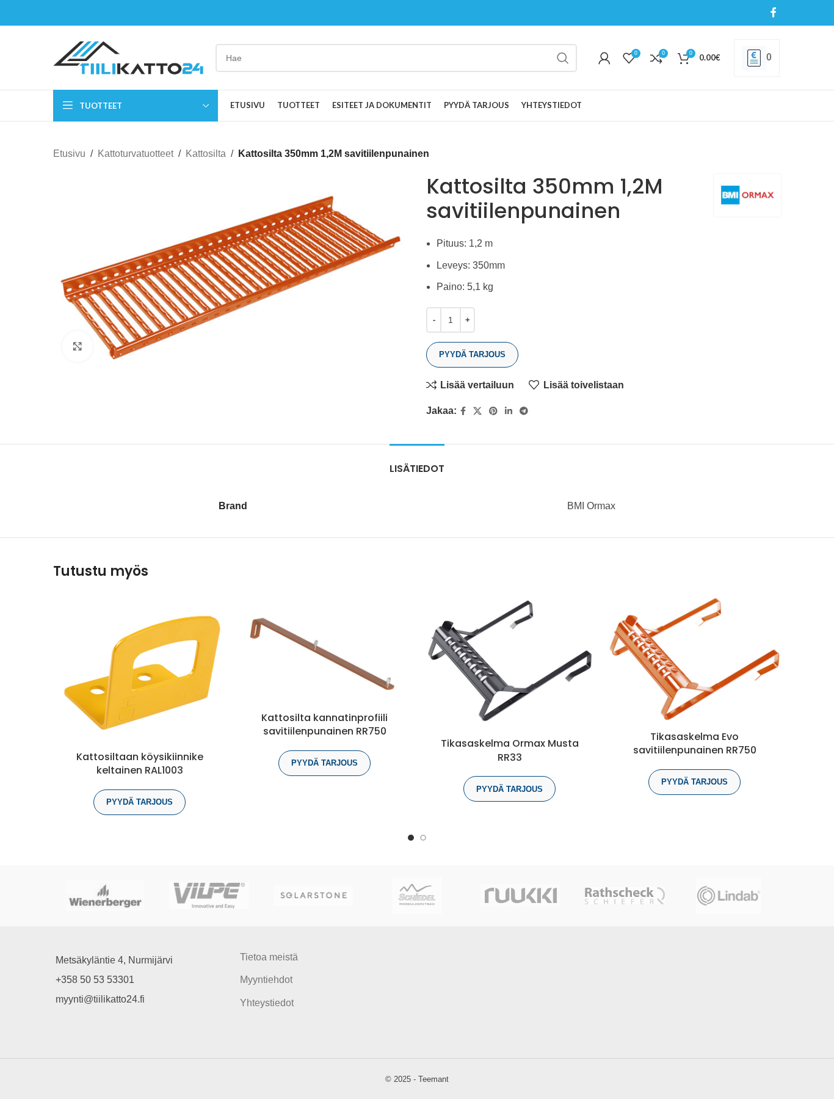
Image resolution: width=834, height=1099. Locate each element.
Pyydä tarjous (472, 354)
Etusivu (69, 153)
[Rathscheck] (624, 895)
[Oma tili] (604, 58)
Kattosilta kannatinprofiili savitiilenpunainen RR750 (324, 724)
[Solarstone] (313, 895)
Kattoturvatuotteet (135, 153)
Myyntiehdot (266, 979)
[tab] (417, 462)
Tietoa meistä (269, 957)
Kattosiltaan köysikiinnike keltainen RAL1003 (139, 763)
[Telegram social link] (524, 411)
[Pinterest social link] (493, 411)
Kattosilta (206, 153)
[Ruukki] (521, 895)
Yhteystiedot (267, 1003)
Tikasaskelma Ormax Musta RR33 (510, 750)
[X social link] (477, 411)
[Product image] (509, 662)
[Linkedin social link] (508, 411)
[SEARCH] (563, 58)
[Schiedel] (417, 895)
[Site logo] (128, 57)
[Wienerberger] (105, 895)
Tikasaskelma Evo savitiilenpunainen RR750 (694, 743)
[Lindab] (729, 895)
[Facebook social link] (774, 12)
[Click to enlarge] (77, 346)
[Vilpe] (209, 895)
